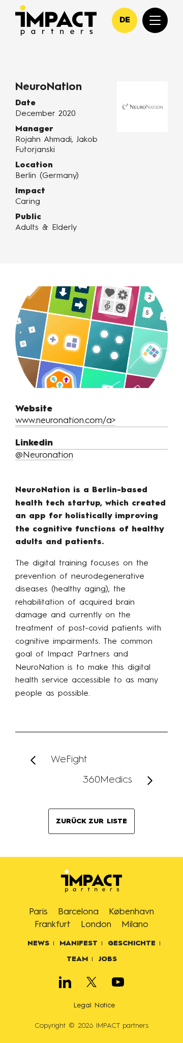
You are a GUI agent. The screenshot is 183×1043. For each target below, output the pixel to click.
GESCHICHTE (132, 943)
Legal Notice (94, 1005)
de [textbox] (124, 20)
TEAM (77, 959)
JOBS (107, 959)
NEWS (38, 943)
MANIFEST (78, 943)
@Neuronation (44, 455)
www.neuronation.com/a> (65, 420)
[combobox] (124, 20)
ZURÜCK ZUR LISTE (91, 821)
